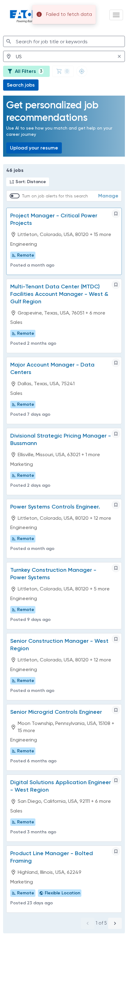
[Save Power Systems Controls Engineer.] (116, 504)
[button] (27, 182)
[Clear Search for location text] (119, 56)
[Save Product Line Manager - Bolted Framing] (116, 851)
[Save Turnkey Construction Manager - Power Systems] (116, 568)
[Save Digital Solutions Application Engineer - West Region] (116, 780)
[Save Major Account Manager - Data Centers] (116, 362)
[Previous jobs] (87, 923)
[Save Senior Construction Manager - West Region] (116, 639)
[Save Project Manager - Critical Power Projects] (116, 213)
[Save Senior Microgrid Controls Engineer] (116, 710)
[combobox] (64, 41)
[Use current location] (81, 71)
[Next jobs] (115, 923)
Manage (108, 196)
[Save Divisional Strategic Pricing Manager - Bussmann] (116, 433)
